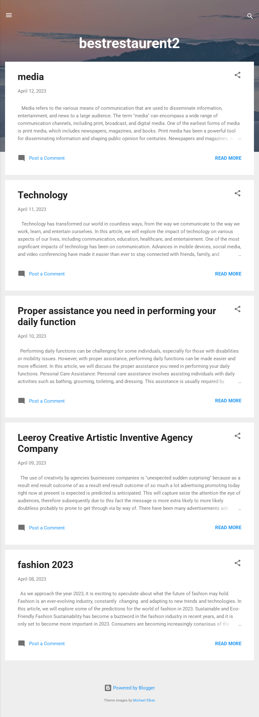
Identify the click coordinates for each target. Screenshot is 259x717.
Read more (228, 158)
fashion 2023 (45, 564)
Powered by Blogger (133, 688)
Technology (43, 195)
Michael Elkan (144, 700)
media (31, 76)
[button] (237, 76)
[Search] (250, 17)
